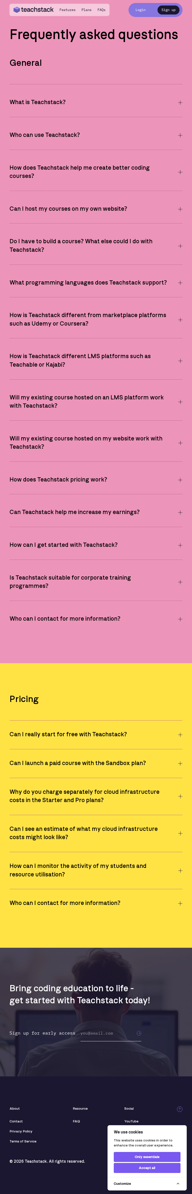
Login (141, 10)
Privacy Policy (21, 1131)
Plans (87, 10)
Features (68, 10)
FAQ (76, 1121)
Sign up (169, 10)
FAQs (102, 10)
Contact (16, 1121)
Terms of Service (23, 1141)
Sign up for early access (43, 1033)
